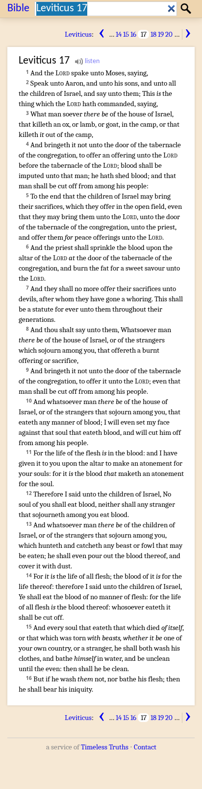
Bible (18, 8)
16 (133, 34)
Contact (145, 747)
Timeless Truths (104, 747)
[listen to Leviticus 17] (87, 61)
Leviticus (78, 34)
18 (153, 34)
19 (161, 34)
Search (187, 8)
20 (169, 34)
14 (119, 34)
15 (126, 34)
